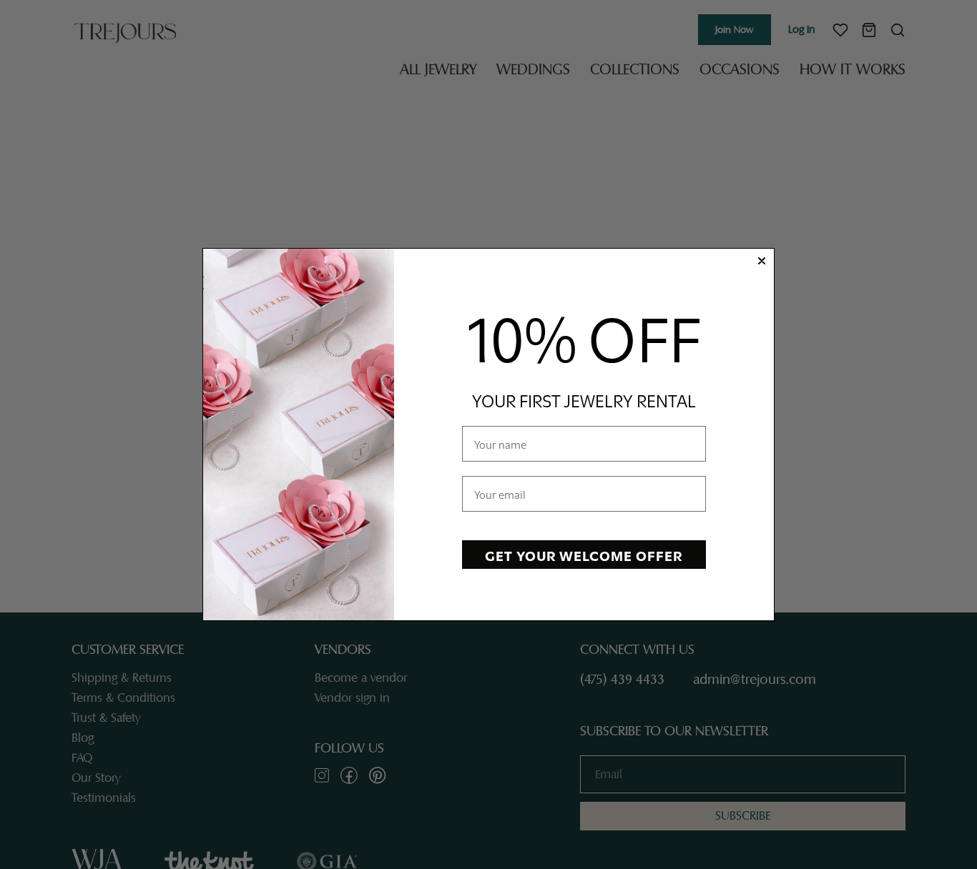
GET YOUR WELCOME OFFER (583, 555)
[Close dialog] (762, 261)
